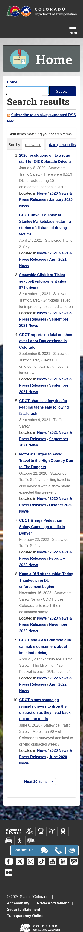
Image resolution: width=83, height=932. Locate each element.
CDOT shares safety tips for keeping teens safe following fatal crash (44, 407)
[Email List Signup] (74, 861)
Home (12, 82)
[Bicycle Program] (30, 831)
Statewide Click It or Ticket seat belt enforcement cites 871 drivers (42, 281)
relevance (33, 145)
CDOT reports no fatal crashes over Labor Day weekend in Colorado (45, 341)
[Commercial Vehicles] (30, 840)
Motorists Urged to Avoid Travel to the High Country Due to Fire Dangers (46, 460)
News (42, 193)
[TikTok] (41, 861)
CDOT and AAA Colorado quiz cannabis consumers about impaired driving (45, 646)
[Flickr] (8, 872)
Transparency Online (25, 916)
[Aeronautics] (52, 831)
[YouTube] (52, 861)
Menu (74, 30)
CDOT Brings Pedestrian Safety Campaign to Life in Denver (42, 527)
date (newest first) (63, 145)
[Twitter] (19, 861)
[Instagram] (30, 861)
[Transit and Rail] (41, 831)
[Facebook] (9, 861)
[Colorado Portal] (41, 927)
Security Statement (23, 909)
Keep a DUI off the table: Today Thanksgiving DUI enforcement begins (46, 580)
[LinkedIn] (63, 861)
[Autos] (9, 840)
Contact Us (23, 849)
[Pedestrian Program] (20, 840)
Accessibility (18, 903)
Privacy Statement (53, 903)
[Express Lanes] (13, 831)
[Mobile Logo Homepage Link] (41, 11)
